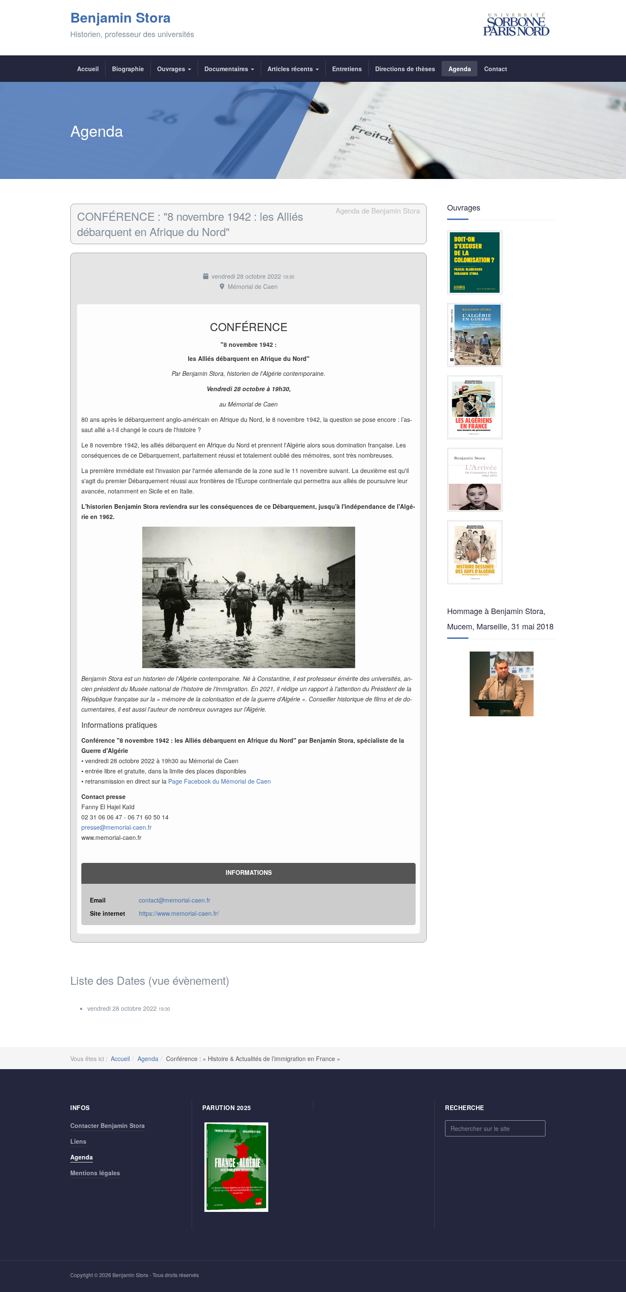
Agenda (459, 68)
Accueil (88, 68)
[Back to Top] (605, 1222)
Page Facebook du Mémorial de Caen (219, 781)
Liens (78, 1141)
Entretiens (347, 68)
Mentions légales (95, 1172)
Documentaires (227, 68)
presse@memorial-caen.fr (116, 827)
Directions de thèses (405, 68)
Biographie (128, 68)
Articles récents (291, 68)
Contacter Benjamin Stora (107, 1125)
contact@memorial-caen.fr (174, 900)
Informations (249, 872)
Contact (495, 68)
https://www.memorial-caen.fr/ (179, 913)
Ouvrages (172, 68)
